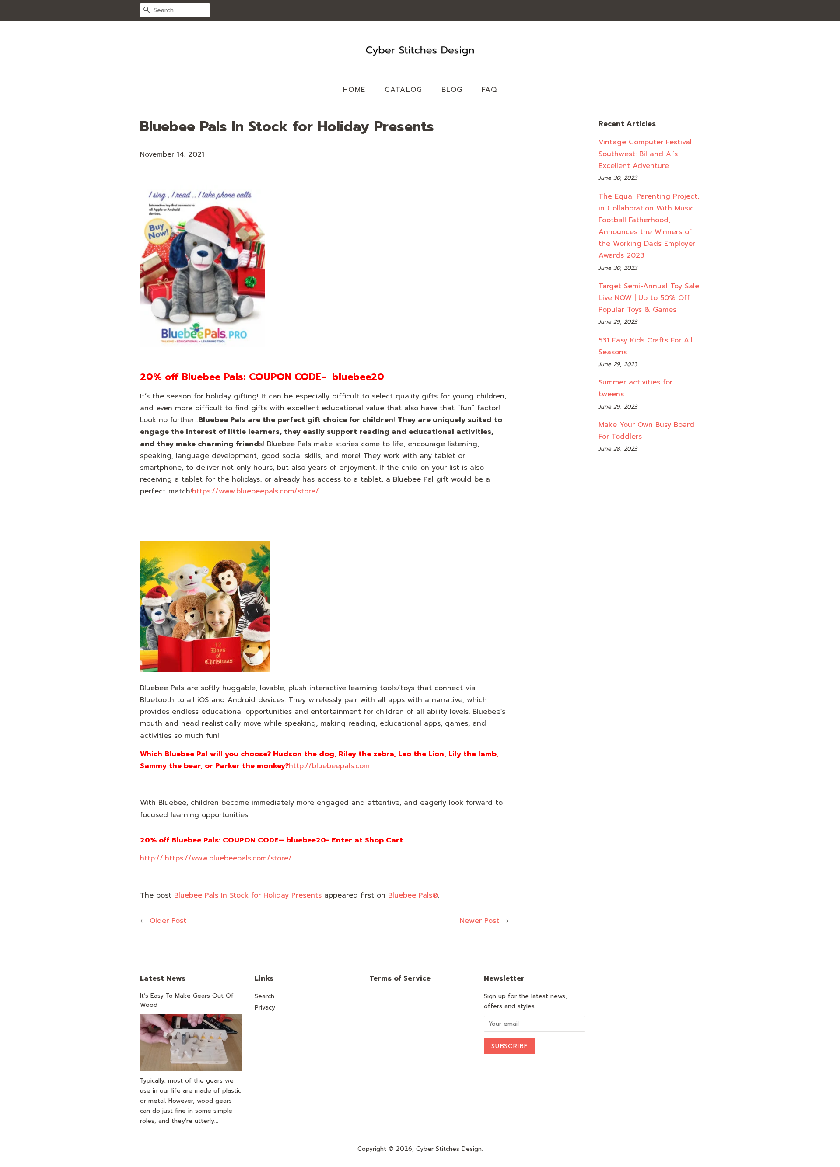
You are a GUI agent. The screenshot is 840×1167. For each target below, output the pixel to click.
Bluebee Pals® (413, 895)
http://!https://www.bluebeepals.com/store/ (216, 858)
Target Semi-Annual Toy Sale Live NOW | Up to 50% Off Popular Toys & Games (648, 298)
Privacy (265, 1007)
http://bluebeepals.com (329, 766)
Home (354, 89)
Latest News (163, 978)
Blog (452, 89)
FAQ (489, 89)
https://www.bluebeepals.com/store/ (255, 491)
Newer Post (479, 920)
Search (264, 996)
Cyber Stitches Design (449, 1148)
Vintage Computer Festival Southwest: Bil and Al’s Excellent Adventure (645, 154)
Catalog (404, 89)
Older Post (168, 920)
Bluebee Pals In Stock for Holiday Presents (248, 895)
